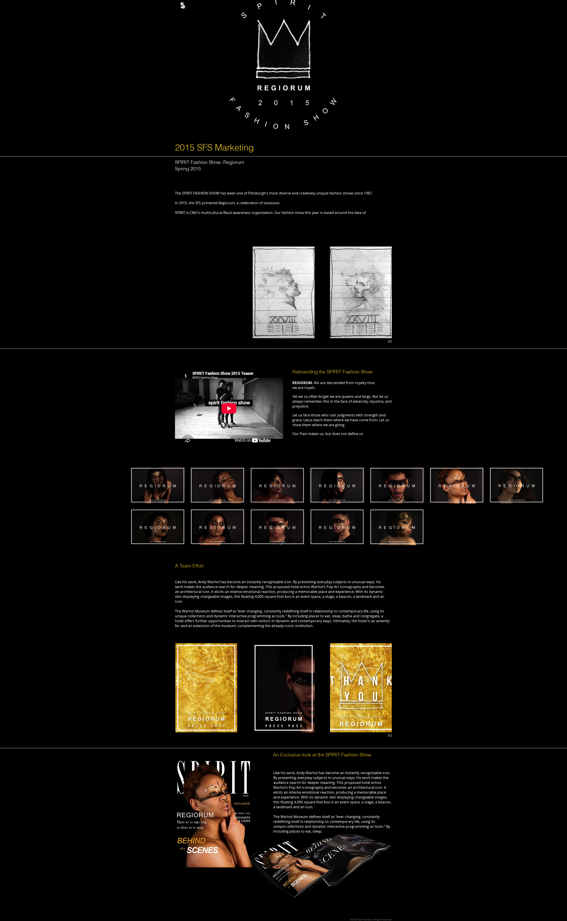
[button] (206, 292)
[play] (403, 2)
